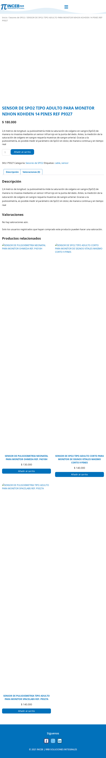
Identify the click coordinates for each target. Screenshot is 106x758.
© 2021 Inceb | (37, 749)
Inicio (4, 17)
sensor (65, 163)
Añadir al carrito (22, 151)
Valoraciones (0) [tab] (31, 171)
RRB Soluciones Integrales (61, 749)
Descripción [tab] (12, 171)
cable (57, 163)
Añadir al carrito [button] (26, 471)
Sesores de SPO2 (17, 17)
